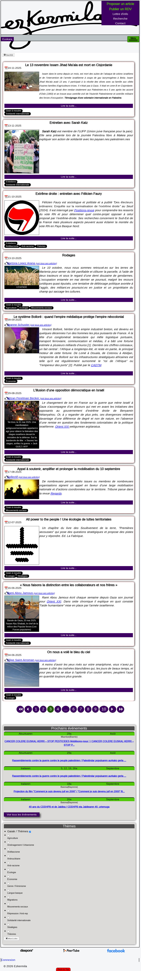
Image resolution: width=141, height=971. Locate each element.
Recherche (120, 19)
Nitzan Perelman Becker (23, 398)
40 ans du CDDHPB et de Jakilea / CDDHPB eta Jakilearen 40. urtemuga (69, 806)
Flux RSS (9, 55)
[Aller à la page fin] (120, 709)
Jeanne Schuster (18, 325)
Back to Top (63, 969)
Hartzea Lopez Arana (21, 263)
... (65, 709)
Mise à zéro (12, 938)
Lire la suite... (68, 105)
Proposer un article (120, 4)
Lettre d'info (120, 14)
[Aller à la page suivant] (112, 709)
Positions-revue (84, 210)
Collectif (12, 477)
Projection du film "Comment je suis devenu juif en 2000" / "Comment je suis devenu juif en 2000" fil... (69, 791)
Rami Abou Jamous (20, 593)
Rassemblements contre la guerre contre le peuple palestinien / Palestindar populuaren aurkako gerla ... (69, 760)
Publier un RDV (120, 9)
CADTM (96, 365)
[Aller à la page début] (20, 709)
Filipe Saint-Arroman (20, 660)
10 (104, 709)
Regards (55, 493)
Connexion (8, 960)
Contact (120, 23)
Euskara (7, 39)
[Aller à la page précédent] (28, 709)
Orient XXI (62, 426)
